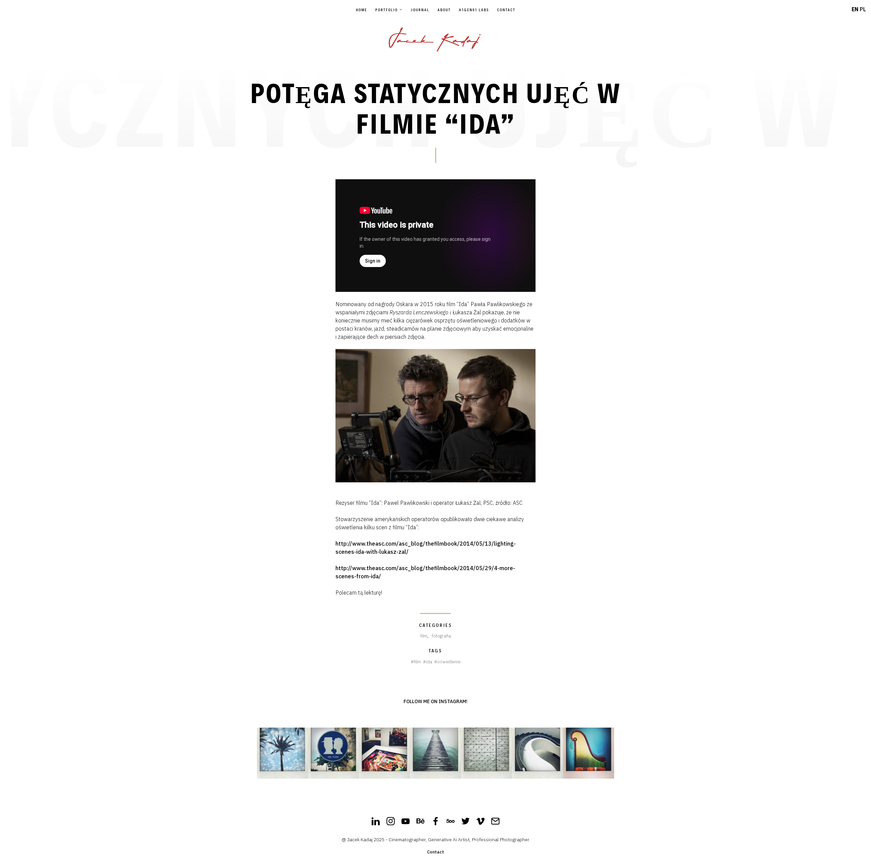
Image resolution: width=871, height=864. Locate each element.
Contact (506, 10)
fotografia (441, 636)
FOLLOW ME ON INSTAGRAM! (435, 701)
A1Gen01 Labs (474, 10)
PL (863, 9)
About (444, 10)
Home (361, 10)
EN (855, 9)
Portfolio (386, 10)
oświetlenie (449, 662)
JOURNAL (420, 10)
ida (429, 662)
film (423, 636)
